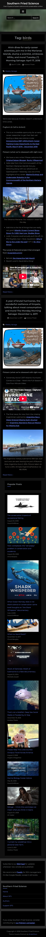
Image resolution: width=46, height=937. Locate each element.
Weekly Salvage (11, 71)
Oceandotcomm (14, 253)
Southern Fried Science (23, 3)
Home (5, 892)
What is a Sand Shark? (16, 634)
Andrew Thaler (29, 64)
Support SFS (8, 905)
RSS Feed (21, 864)
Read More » (8, 292)
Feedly (20, 872)
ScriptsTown (33, 934)
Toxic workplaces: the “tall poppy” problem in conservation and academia (21, 548)
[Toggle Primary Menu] (23, 11)
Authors (6, 901)
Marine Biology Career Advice (19, 778)
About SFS (7, 896)
